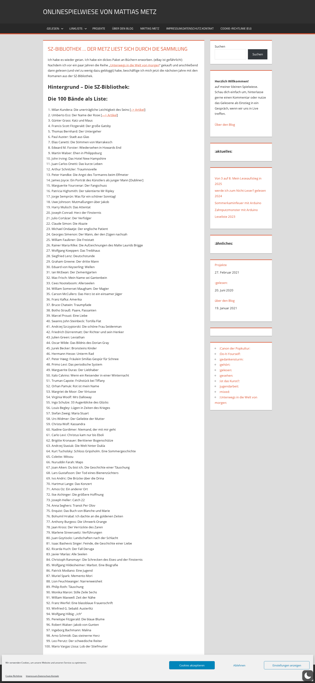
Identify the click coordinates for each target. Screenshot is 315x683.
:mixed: (224, 392)
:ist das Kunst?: (229, 381)
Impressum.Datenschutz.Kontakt (42, 676)
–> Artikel (137, 110)
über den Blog (122, 28)
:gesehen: (226, 375)
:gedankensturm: (231, 359)
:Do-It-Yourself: (230, 354)
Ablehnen (239, 665)
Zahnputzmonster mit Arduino (236, 210)
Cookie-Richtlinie (13, 676)
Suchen (220, 46)
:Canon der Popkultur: (234, 348)
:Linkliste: (76, 28)
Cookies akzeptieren (192, 665)
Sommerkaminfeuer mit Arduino (238, 203)
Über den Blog (225, 124)
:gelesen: (52, 28)
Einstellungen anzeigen (287, 665)
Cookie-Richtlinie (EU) (236, 28)
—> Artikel (109, 115)
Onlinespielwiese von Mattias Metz (99, 12)
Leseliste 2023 (225, 216)
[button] (307, 675)
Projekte (98, 28)
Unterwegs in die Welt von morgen (134, 65)
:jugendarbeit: (229, 386)
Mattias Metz (149, 28)
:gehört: (224, 364)
